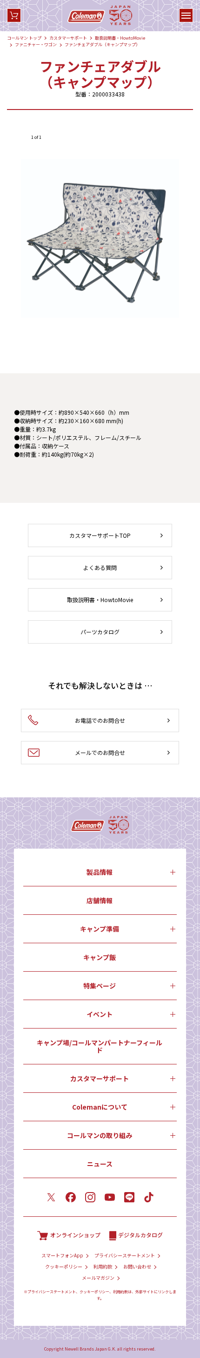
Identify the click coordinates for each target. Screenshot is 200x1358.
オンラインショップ (75, 1235)
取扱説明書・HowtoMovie (120, 38)
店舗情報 (100, 900)
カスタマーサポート (68, 38)
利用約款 (102, 1266)
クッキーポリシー (63, 1266)
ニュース (100, 1163)
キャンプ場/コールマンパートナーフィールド (99, 1046)
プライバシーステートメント (124, 1255)
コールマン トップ (24, 38)
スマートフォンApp (62, 1255)
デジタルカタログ (140, 1235)
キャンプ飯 (99, 957)
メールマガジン (98, 1278)
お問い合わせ (137, 1266)
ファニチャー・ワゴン (36, 44)
